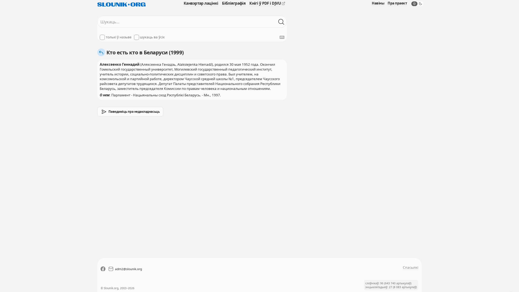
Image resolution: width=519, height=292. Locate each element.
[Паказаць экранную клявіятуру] (282, 37)
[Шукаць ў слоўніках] (281, 21)
